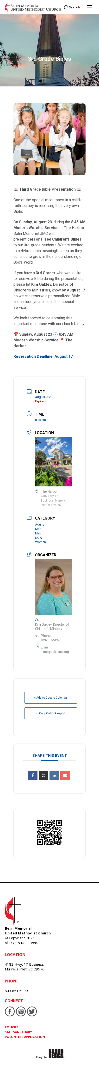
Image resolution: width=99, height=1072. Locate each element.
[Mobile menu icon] (89, 7)
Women (40, 542)
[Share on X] (43, 775)
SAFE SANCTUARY (18, 1032)
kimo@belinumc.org (55, 652)
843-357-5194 (50, 640)
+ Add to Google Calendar (51, 697)
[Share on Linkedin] (54, 775)
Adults (39, 524)
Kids (38, 529)
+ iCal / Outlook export (50, 713)
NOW (38, 537)
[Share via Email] (65, 775)
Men (38, 533)
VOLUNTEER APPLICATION (25, 1037)
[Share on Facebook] (32, 775)
